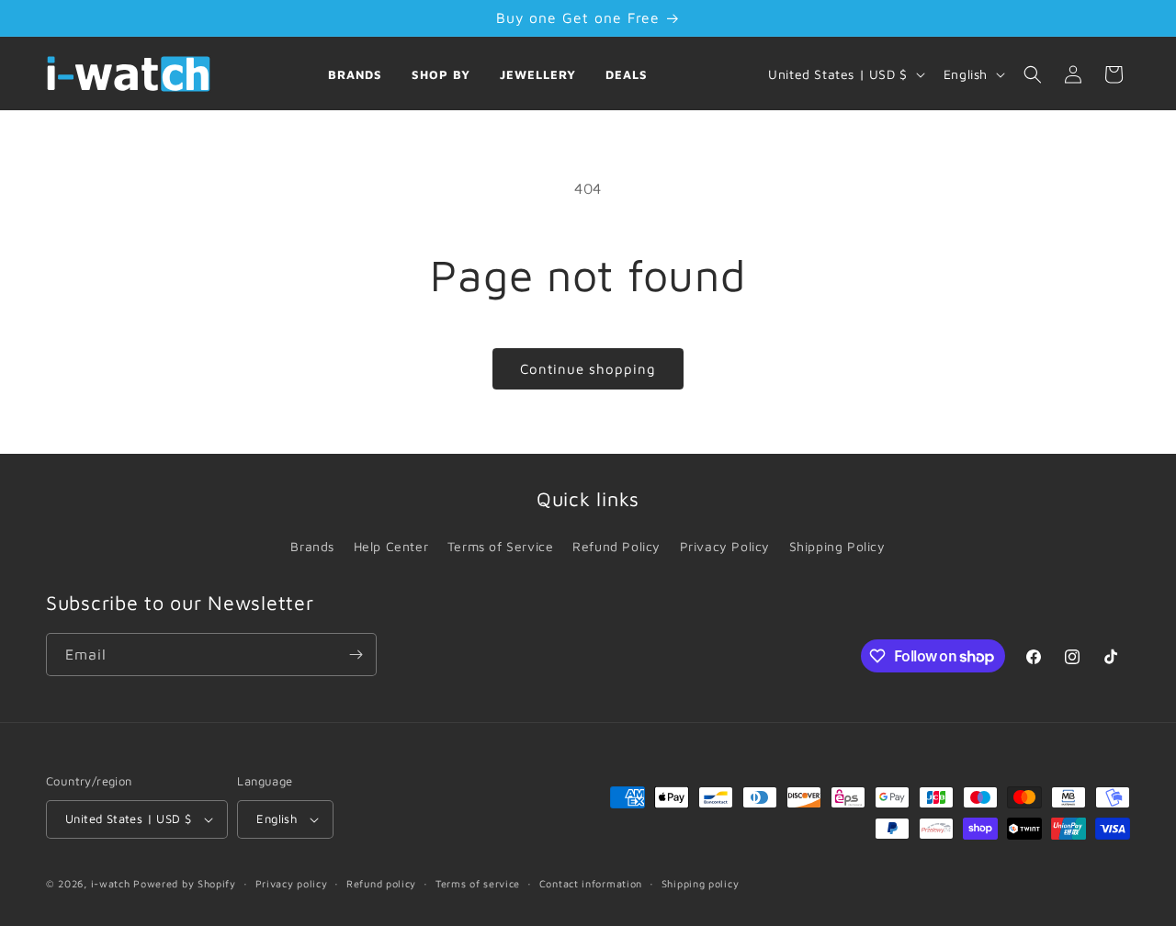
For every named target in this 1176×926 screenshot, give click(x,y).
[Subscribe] (355, 654)
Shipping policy (701, 883)
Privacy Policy (725, 546)
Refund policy (381, 883)
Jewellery (538, 74)
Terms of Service (500, 546)
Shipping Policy (837, 546)
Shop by (441, 74)
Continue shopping (588, 369)
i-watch (110, 883)
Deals (626, 74)
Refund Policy (616, 546)
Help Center (391, 546)
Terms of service (477, 883)
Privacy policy (291, 883)
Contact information (590, 883)
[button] (1032, 74)
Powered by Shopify (184, 883)
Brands (355, 74)
